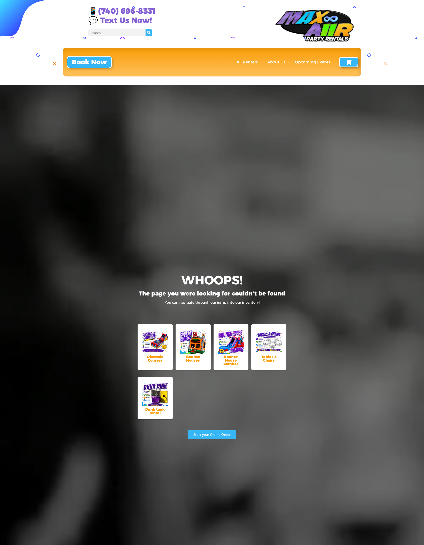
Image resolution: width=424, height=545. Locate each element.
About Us (276, 62)
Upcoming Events (312, 62)
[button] (89, 62)
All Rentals (247, 62)
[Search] (149, 32)
